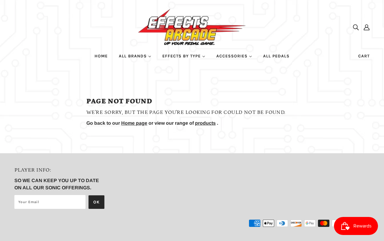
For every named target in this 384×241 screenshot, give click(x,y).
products (205, 123)
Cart (364, 56)
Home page (134, 123)
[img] (355, 27)
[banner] (192, 26)
